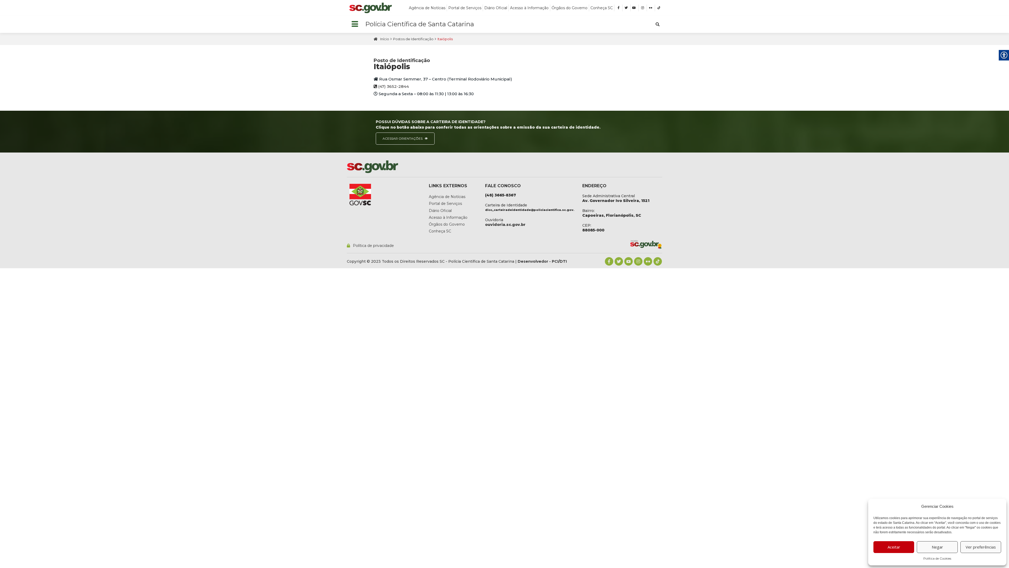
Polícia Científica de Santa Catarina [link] (419, 24)
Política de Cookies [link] (937, 558)
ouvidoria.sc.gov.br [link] (505, 224)
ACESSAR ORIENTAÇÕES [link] (403, 138)
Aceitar (894, 547)
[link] (370, 8)
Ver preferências (981, 547)
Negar (937, 547)
